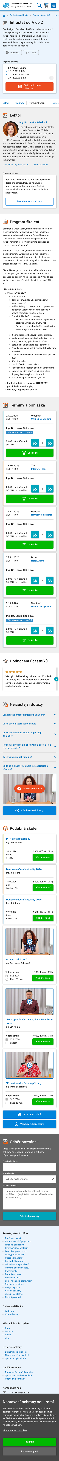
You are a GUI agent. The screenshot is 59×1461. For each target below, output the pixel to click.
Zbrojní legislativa (13, 1294)
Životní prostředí (13, 1297)
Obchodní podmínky (15, 1379)
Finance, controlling (14, 1245)
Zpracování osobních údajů (18, 1375)
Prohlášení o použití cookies (19, 1372)
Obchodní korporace (15, 1261)
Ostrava (9, 1331)
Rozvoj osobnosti (13, 1274)
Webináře (9, 1311)
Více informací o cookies (15, 1430)
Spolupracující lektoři (15, 1358)
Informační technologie (16, 1248)
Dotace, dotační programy (18, 1241)
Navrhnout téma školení (17, 1355)
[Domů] (4, 15)
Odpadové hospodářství (16, 1264)
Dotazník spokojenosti (16, 1352)
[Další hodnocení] (56, 679)
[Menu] (54, 5)
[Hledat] (39, 5)
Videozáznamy (12, 1314)
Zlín (7, 1338)
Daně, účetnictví (13, 1238)
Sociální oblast (12, 1277)
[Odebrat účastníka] (35, 443)
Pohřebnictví (11, 1271)
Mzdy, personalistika (15, 1254)
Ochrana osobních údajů (17, 1268)
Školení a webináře (19, 15)
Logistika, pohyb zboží (16, 1251)
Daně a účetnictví (41, 15)
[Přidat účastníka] (49, 443)
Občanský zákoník (14, 1258)
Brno (7, 1328)
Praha (8, 1335)
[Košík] (46, 5)
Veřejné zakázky (13, 1291)
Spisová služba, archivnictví (18, 1281)
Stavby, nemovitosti (14, 1284)
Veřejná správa (12, 1287)
